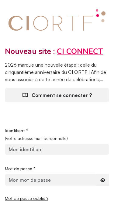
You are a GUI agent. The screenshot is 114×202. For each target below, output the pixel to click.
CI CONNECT (80, 51)
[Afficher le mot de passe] (102, 180)
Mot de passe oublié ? (26, 198)
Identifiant (16, 130)
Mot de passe (20, 168)
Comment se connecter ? (61, 95)
